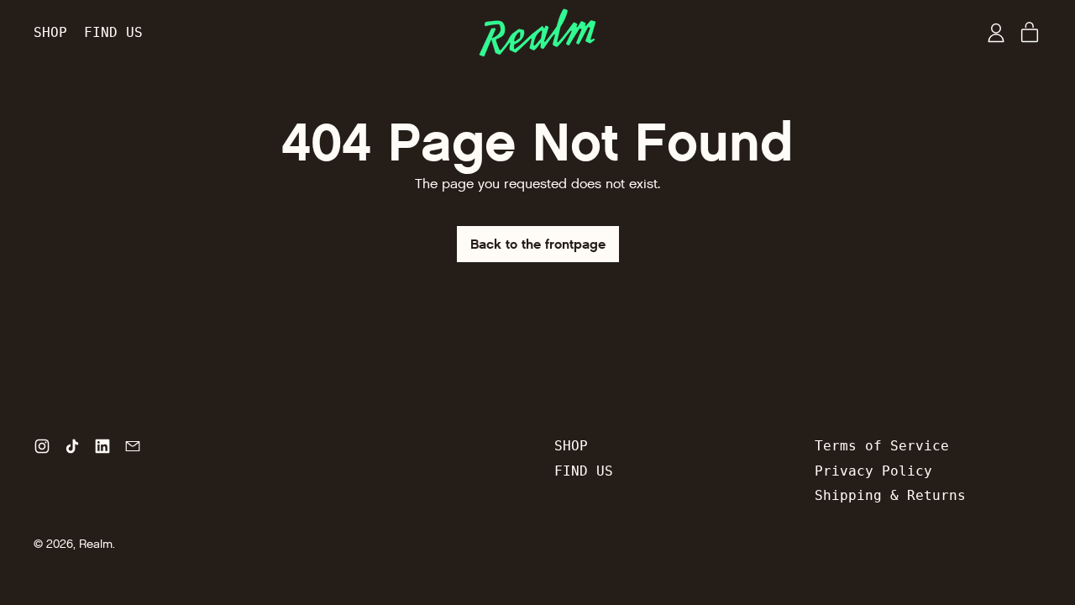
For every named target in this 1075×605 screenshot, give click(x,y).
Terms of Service (882, 446)
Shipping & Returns (890, 495)
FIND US (113, 32)
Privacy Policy (873, 471)
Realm (96, 544)
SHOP (50, 32)
